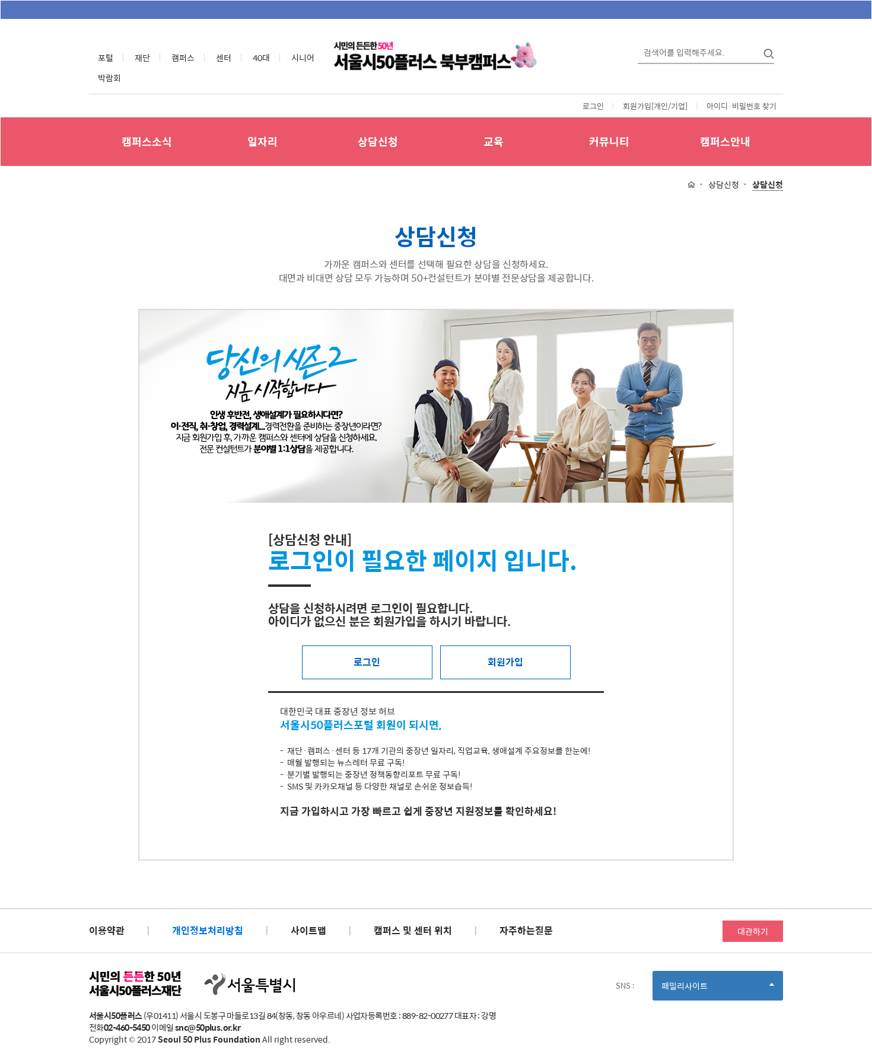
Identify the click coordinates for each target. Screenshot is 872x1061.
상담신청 (378, 141)
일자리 (262, 141)
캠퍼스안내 (725, 141)
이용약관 (107, 930)
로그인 (593, 106)
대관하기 (752, 931)
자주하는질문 (526, 930)
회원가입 (505, 661)
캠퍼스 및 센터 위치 (413, 930)
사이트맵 (308, 930)
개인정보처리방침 (207, 930)
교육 (493, 141)
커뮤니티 (609, 141)
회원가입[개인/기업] (655, 106)
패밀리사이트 (704, 990)
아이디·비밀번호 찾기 (741, 106)
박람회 (109, 77)
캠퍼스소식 (147, 141)
